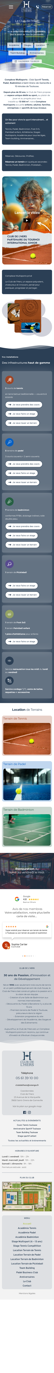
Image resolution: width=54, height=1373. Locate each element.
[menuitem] (27, 1224)
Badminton (24, 165)
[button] (11, 7)
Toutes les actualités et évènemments (27, 1140)
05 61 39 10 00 (27, 1078)
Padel (15, 165)
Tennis (8, 165)
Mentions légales (27, 1293)
